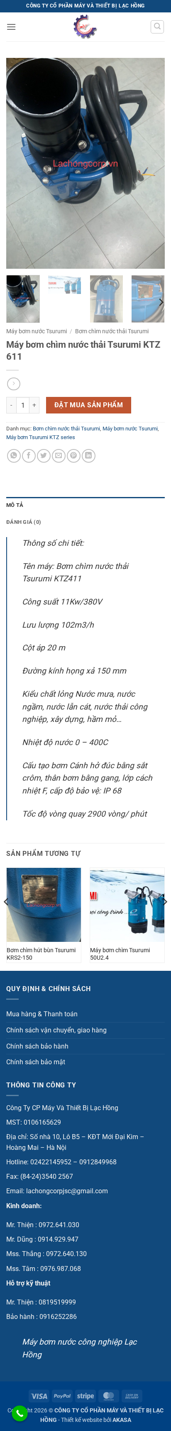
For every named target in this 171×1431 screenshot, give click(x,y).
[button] (11, 27)
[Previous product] (13, 383)
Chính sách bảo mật (35, 1062)
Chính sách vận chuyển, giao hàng (56, 1030)
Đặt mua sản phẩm (88, 405)
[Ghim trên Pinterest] (74, 456)
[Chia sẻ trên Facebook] (29, 456)
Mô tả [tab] (14, 505)
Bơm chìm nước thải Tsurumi (112, 331)
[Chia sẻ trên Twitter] (44, 456)
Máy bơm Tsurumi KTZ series (40, 437)
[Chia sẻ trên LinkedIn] (88, 456)
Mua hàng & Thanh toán (42, 1014)
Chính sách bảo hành (37, 1046)
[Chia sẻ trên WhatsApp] (14, 456)
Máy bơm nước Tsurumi (36, 331)
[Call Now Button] (20, 1413)
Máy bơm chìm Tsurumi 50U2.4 (120, 954)
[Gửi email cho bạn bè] (59, 456)
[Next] (151, 163)
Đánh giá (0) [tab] (23, 522)
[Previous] (19, 163)
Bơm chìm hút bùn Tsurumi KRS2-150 (41, 954)
